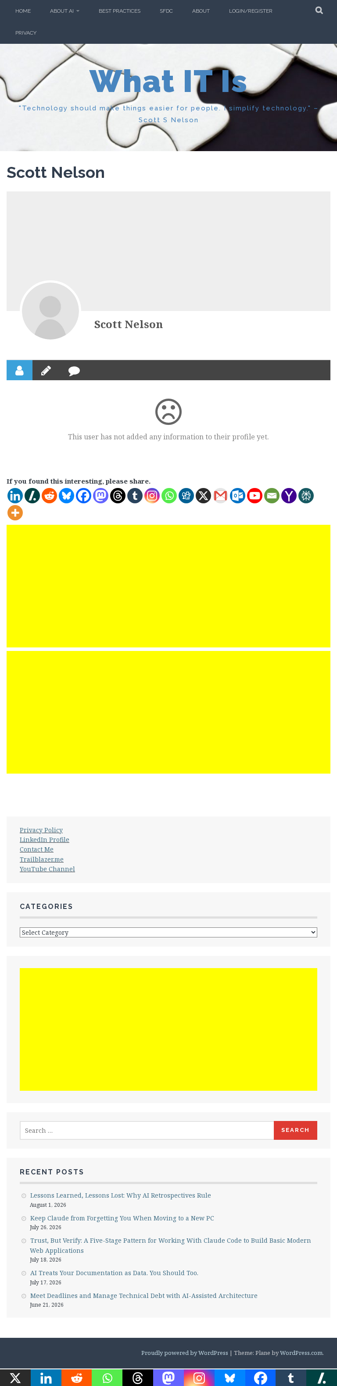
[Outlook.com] (237, 495)
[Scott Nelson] (50, 311)
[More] (15, 512)
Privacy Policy (41, 830)
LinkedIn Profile (44, 839)
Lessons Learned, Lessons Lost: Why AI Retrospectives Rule (120, 1195)
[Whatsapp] (169, 495)
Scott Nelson (128, 324)
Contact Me (37, 849)
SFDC (166, 11)
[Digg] (186, 495)
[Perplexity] (306, 495)
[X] (203, 495)
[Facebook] (83, 495)
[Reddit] (49, 495)
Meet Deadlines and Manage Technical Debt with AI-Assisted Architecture (144, 1295)
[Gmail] (220, 495)
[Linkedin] (15, 495)
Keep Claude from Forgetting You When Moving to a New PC (122, 1218)
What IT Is (169, 81)
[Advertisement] (168, 586)
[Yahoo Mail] (289, 495)
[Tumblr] (135, 495)
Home (23, 11)
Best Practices (119, 11)
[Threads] (117, 495)
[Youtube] (254, 495)
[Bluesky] (66, 495)
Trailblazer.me (42, 859)
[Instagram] (152, 495)
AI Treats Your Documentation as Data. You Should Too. (114, 1273)
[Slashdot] (32, 495)
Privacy (25, 33)
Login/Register (250, 11)
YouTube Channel (47, 869)
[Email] (272, 495)
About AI (62, 11)
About (201, 11)
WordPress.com (301, 1353)
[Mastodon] (100, 495)
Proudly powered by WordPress (184, 1353)
